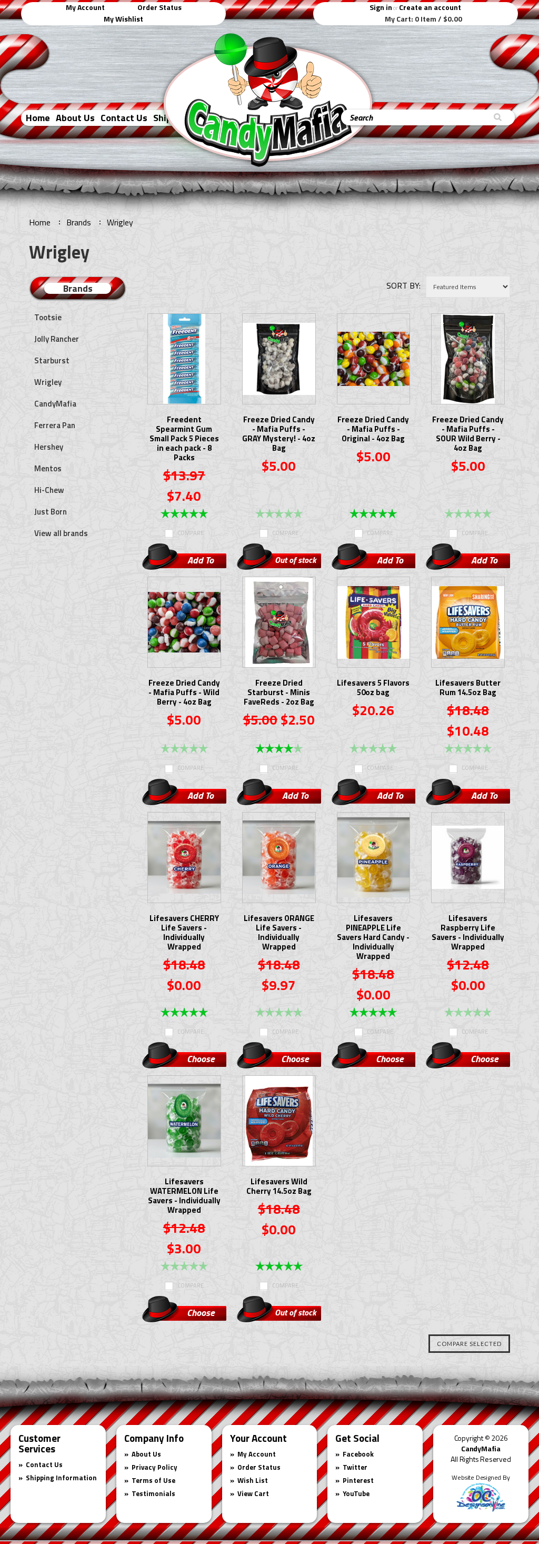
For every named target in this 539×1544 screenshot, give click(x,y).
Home (38, 118)
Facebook (358, 1454)
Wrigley (48, 382)
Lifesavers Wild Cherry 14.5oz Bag (279, 1187)
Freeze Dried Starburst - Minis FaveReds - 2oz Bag (279, 693)
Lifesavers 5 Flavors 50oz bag (373, 688)
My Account (85, 7)
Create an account (430, 7)
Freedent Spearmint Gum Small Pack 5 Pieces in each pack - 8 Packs (184, 439)
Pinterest (358, 1480)
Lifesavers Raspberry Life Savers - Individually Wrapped (468, 933)
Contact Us (124, 118)
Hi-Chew (49, 490)
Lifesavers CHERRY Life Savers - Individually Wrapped (184, 933)
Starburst (51, 360)
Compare (190, 533)
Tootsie (48, 317)
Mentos (48, 468)
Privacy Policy (154, 1467)
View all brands (61, 533)
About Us (75, 118)
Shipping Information (61, 1477)
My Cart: (423, 19)
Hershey (48, 447)
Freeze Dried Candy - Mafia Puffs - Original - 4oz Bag (373, 429)
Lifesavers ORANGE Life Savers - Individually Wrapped (279, 933)
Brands (78, 222)
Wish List (252, 1480)
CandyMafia (55, 404)
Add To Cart (200, 561)
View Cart (253, 1493)
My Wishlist (123, 18)
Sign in (381, 7)
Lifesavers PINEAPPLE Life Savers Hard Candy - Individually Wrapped (373, 938)
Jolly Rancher (56, 339)
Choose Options (200, 1060)
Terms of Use (153, 1480)
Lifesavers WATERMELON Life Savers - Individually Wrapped (184, 1196)
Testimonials (153, 1493)
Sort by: (403, 285)
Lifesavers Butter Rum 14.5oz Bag (468, 688)
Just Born (50, 512)
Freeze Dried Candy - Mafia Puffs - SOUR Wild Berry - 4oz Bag (468, 434)
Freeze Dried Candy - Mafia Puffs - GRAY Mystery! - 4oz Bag (278, 434)
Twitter (355, 1467)
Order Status (159, 7)
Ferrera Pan (54, 425)
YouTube (356, 1493)
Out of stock (295, 559)
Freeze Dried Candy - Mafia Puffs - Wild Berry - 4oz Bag (184, 693)
